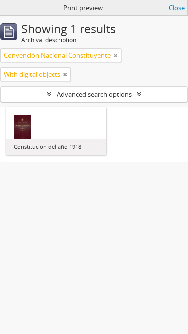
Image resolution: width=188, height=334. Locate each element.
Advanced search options (94, 94)
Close (177, 7)
